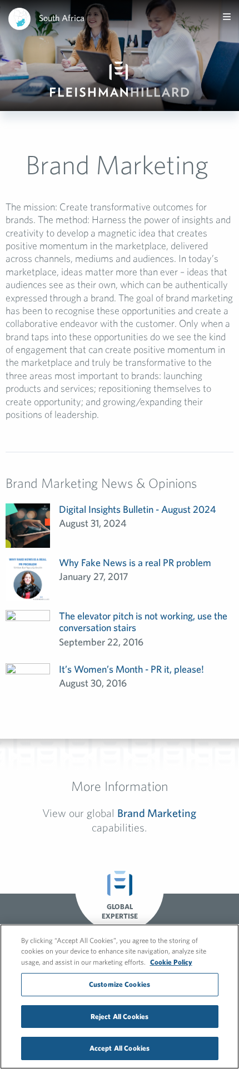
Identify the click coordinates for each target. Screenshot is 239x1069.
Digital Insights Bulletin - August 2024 (137, 509)
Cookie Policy (171, 962)
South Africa (61, 18)
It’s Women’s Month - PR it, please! (131, 669)
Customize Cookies (119, 984)
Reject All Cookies (119, 1016)
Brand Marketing (156, 812)
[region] (119, 996)
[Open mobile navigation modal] (227, 17)
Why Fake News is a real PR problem (135, 562)
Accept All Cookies (119, 1048)
